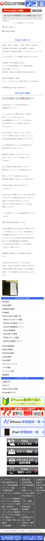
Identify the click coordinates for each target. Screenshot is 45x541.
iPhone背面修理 (8, 346)
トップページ (7, 480)
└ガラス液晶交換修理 (10, 485)
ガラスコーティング (9, 364)
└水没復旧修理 (7, 490)
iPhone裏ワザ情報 (10, 334)
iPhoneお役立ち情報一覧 (11, 316)
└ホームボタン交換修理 (11, 512)
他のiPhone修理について (12, 341)
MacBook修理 (7, 349)
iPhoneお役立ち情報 (10, 389)
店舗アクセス (27, 490)
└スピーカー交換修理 (10, 509)
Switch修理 (6, 360)
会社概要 (25, 509)
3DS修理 (5, 302)
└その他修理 (6, 525)
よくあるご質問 (28, 493)
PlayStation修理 (8, 353)
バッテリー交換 (8, 371)
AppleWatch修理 (8, 309)
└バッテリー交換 (8, 488)
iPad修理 (5, 312)
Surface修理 (6, 357)
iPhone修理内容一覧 (9, 482)
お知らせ (5, 385)
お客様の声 (6, 382)
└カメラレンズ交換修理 (11, 501)
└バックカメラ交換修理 (11, 498)
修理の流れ (26, 480)
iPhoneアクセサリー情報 (12, 319)
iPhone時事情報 (9, 330)
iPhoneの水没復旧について (13, 323)
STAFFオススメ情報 (11, 337)
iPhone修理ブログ (9, 392)
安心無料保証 (27, 482)
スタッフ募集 (27, 501)
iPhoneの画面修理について (13, 327)
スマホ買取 (6, 367)
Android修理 (6, 305)
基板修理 (5, 375)
